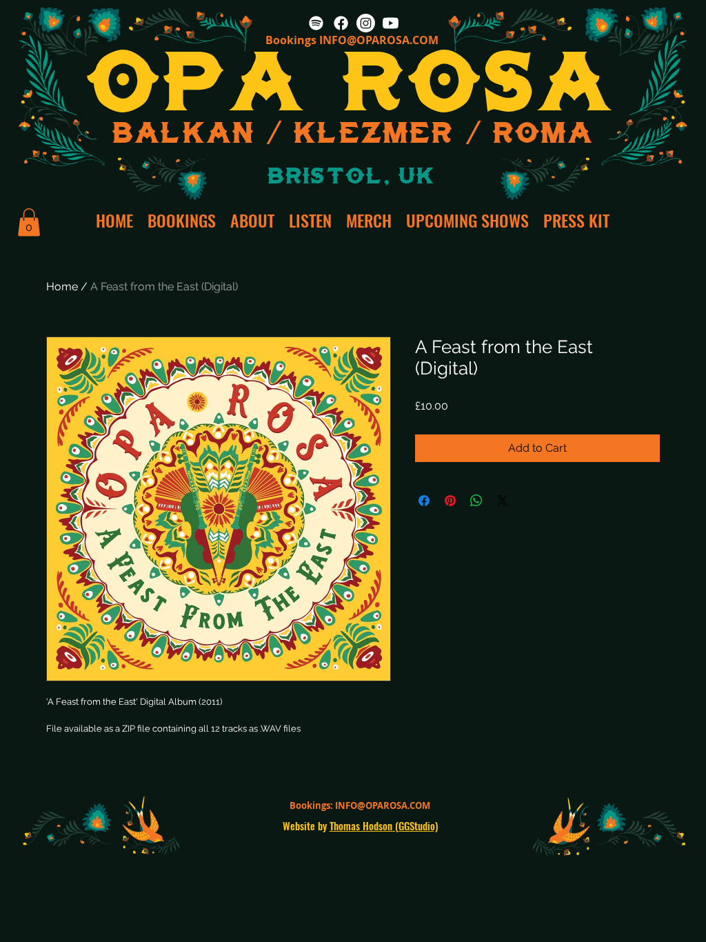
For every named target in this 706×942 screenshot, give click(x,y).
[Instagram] (365, 23)
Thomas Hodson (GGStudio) (384, 825)
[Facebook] (341, 23)
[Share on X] (502, 500)
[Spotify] (316, 23)
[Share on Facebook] (424, 500)
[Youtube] (390, 23)
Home (62, 286)
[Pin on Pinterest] (450, 500)
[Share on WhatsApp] (476, 500)
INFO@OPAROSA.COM (378, 40)
